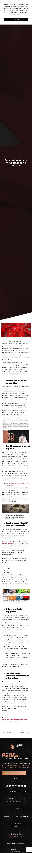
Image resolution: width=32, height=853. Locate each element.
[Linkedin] (25, 786)
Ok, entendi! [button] (16, 19)
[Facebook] (10, 786)
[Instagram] (7, 786)
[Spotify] (19, 786)
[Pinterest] (22, 786)
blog (6, 389)
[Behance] (16, 786)
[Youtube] (13, 786)
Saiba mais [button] (16, 14)
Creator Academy (8, 543)
